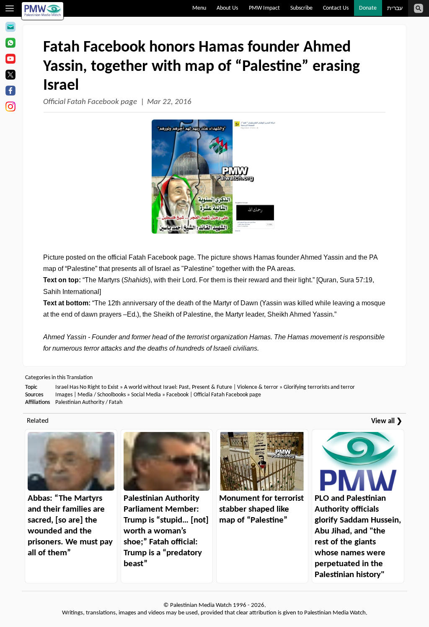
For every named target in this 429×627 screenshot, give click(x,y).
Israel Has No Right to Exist (87, 387)
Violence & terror (257, 387)
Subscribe (301, 8)
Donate (368, 8)
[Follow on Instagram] (10, 108)
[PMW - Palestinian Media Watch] (42, 11)
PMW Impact (264, 8)
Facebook (177, 395)
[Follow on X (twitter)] (10, 76)
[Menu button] (10, 8)
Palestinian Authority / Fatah (88, 402)
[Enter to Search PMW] (418, 8)
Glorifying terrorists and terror (319, 387)
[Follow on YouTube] (10, 60)
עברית (395, 8)
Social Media (146, 395)
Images (63, 395)
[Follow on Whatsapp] (10, 44)
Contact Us (336, 8)
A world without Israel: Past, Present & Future (178, 387)
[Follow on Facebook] (10, 92)
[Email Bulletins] (10, 28)
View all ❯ (386, 421)
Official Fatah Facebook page (90, 102)
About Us (227, 8)
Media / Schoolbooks (102, 395)
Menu (199, 8)
